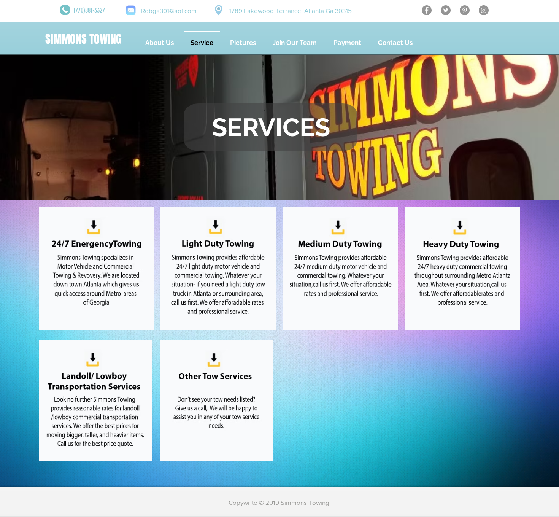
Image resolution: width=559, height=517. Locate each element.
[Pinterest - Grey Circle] (465, 10)
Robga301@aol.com (169, 10)
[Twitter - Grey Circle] (446, 10)
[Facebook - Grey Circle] (427, 10)
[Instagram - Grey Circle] (484, 10)
